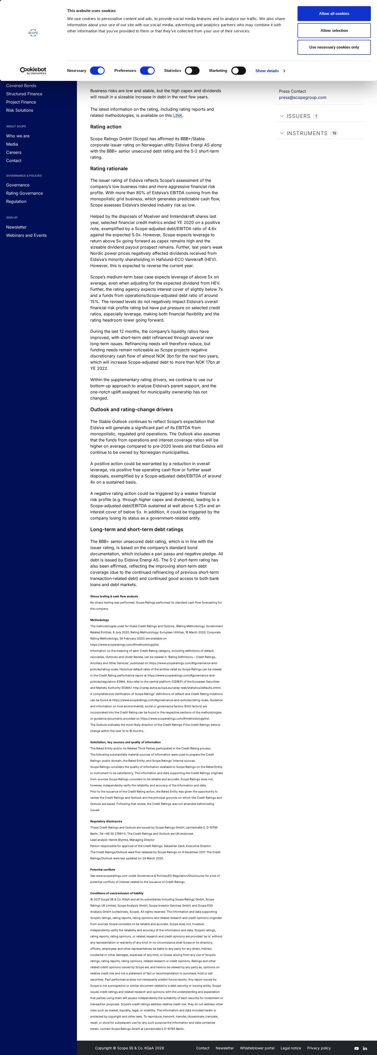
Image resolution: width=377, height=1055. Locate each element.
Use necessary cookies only (334, 47)
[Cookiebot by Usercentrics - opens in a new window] (33, 71)
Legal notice (291, 1048)
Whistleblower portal (257, 1048)
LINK (177, 115)
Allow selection (334, 30)
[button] (282, 116)
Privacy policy (319, 1048)
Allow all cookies (334, 13)
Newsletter (225, 1048)
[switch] (147, 71)
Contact (203, 1048)
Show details (267, 71)
